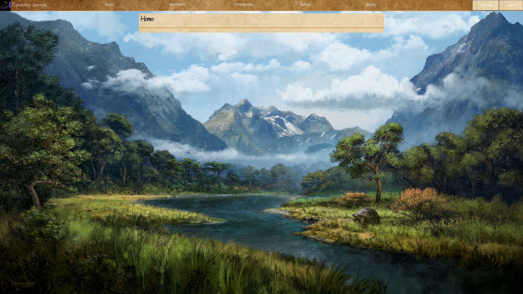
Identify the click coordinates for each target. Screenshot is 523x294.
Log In (511, 5)
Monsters (178, 5)
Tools (109, 5)
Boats (371, 5)
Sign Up (485, 5)
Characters (244, 5)
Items (305, 5)
